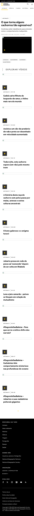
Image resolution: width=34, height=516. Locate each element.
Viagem (18, 8)
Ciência (11, 8)
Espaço (4, 444)
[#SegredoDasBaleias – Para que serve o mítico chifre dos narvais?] (17, 313)
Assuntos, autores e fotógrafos (11, 456)
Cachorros (14, 59)
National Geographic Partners (11, 459)
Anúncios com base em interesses (11, 501)
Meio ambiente (7, 428)
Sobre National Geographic (9, 498)
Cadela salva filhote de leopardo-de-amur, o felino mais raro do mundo (15, 98)
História (25, 8)
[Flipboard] (17, 482)
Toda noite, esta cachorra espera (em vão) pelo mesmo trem (16, 165)
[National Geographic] (2, 4)
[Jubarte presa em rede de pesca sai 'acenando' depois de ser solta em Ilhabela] (17, 247)
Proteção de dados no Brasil (9, 504)
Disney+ (30, 1)
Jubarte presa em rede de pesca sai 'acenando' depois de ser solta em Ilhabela (15, 264)
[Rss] (26, 482)
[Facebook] (3, 482)
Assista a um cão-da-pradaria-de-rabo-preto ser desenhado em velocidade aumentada (17, 132)
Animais (4, 8)
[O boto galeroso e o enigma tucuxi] (17, 217)
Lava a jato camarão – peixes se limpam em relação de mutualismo (16, 297)
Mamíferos (6, 62)
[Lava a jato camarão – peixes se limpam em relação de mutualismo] (17, 280)
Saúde (4, 447)
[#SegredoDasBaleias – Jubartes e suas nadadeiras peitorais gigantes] (17, 382)
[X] (8, 482)
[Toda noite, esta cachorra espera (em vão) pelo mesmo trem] (17, 148)
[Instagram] (12, 482)
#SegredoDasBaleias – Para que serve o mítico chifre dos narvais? (16, 330)
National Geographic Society (11, 462)
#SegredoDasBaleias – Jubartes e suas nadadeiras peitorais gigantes (15, 399)
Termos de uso (6, 492)
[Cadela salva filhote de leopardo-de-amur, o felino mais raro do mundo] (17, 81)
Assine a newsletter (8, 1)
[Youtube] (21, 482)
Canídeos (23, 59)
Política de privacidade (8, 495)
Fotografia (5, 441)
